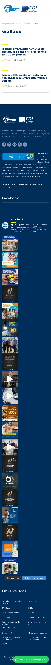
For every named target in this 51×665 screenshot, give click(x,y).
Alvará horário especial (37, 633)
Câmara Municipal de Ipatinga (11, 623)
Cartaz (6, 643)
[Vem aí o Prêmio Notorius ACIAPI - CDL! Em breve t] (10, 532)
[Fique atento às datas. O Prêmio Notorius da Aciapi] (10, 362)
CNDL (30, 608)
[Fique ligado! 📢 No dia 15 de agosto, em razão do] (10, 549)
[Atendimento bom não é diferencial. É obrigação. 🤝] (10, 311)
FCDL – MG (32, 601)
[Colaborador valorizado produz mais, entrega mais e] (10, 277)
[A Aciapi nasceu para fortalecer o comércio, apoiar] (10, 481)
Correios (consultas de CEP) (37, 623)
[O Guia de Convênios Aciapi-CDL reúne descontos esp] (10, 515)
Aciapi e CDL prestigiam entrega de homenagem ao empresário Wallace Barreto (24, 78)
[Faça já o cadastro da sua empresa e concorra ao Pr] (10, 379)
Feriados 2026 (9, 627)
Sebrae (31, 613)
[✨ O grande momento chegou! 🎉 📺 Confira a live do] (10, 447)
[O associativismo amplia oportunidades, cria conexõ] (10, 430)
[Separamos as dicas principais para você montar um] (10, 396)
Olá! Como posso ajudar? (32, 659)
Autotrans (6, 617)
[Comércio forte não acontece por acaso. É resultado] (10, 243)
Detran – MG (7, 633)
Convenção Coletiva (10, 613)
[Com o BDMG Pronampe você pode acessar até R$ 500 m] (10, 413)
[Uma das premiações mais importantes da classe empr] (10, 498)
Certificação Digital (36, 617)
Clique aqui (7, 184)
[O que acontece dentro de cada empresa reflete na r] (10, 260)
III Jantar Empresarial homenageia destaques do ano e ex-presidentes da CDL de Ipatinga (24, 52)
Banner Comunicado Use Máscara (37, 639)
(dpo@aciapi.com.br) (31, 176)
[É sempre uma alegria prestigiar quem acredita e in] (10, 345)
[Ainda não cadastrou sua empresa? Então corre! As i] (10, 294)
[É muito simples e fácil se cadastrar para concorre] (10, 464)
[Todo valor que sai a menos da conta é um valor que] (10, 328)
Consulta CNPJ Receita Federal (11, 602)
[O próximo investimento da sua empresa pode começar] (10, 566)
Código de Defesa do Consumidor (11, 639)
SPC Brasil (6, 608)
